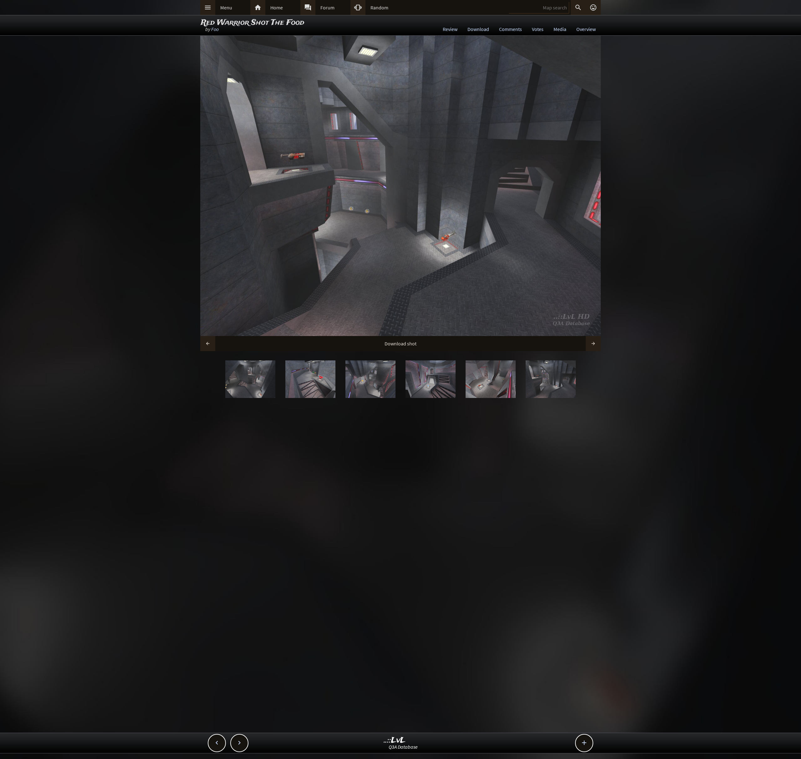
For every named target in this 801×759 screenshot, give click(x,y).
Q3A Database (403, 747)
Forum (327, 7)
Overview (586, 29)
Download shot (400, 343)
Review (450, 29)
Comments (510, 29)
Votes (537, 29)
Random (379, 7)
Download (478, 29)
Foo (215, 29)
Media (560, 29)
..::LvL (394, 740)
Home (276, 7)
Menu (226, 7)
